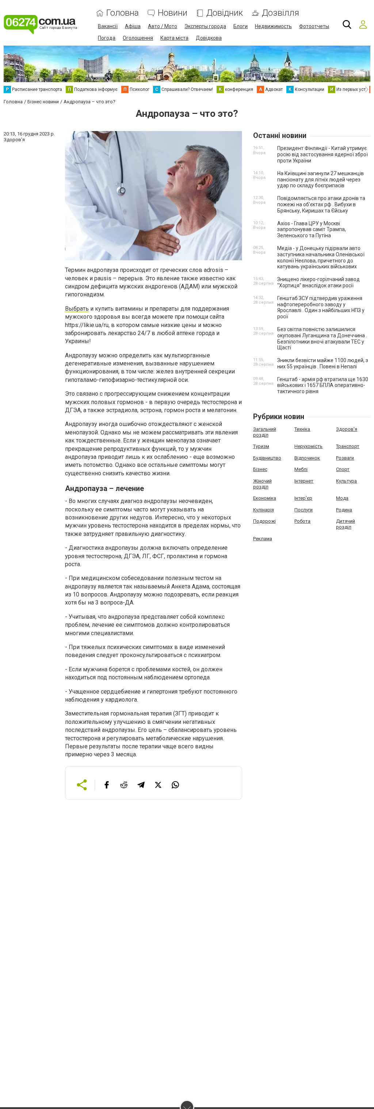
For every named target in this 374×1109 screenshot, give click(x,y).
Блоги (240, 26)
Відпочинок (307, 458)
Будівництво (267, 458)
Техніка (302, 429)
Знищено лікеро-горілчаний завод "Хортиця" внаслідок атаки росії (318, 282)
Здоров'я (346, 429)
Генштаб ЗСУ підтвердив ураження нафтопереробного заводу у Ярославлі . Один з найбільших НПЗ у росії (321, 307)
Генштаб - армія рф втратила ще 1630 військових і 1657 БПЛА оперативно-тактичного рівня (322, 385)
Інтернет (303, 481)
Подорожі (264, 521)
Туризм (261, 446)
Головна (122, 13)
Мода (342, 498)
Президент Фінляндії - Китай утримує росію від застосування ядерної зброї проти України (322, 154)
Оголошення (138, 38)
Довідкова (209, 38)
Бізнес (260, 469)
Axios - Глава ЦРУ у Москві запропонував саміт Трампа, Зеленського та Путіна (311, 229)
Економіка (264, 498)
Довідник (224, 13)
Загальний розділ (264, 432)
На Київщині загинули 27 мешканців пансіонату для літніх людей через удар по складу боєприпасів (320, 179)
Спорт (343, 469)
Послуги (303, 510)
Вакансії (108, 26)
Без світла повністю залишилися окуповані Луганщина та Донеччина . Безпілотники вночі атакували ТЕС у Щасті (322, 338)
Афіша (133, 26)
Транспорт (347, 446)
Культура (346, 481)
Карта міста (174, 38)
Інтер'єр (303, 498)
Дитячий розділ (345, 524)
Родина (344, 510)
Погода (106, 38)
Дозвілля (280, 13)
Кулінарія (263, 510)
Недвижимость (273, 26)
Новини (172, 13)
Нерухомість (308, 446)
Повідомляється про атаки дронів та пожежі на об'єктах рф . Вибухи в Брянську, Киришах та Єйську (321, 204)
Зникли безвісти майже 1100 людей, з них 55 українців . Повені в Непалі (322, 363)
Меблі (301, 469)
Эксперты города (205, 26)
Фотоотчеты (314, 26)
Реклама (262, 538)
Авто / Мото (162, 26)
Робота (302, 521)
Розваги (345, 458)
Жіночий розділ (262, 484)
